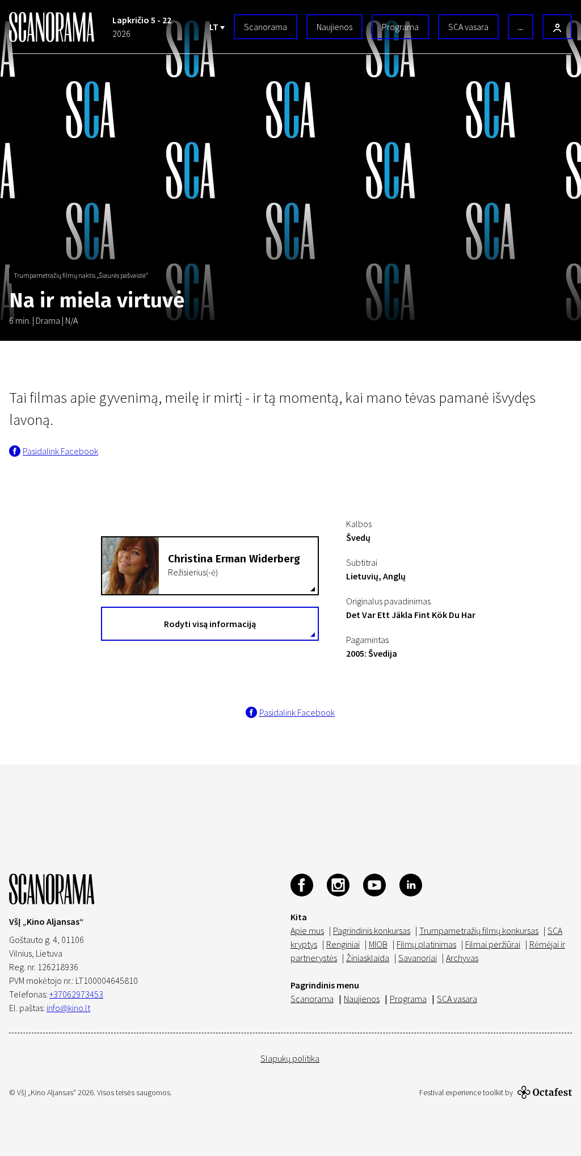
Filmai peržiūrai (492, 944)
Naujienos (334, 26)
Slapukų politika (289, 1058)
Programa (400, 26)
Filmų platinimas (426, 944)
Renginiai (343, 944)
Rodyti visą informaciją (210, 623)
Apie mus (307, 930)
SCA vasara (468, 26)
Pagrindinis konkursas (371, 930)
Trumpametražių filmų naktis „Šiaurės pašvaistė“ (81, 275)
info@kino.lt (68, 1007)
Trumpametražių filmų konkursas (478, 930)
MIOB (378, 944)
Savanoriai (417, 957)
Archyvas (462, 957)
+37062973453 (76, 994)
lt (214, 26)
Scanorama (265, 26)
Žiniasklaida (367, 957)
